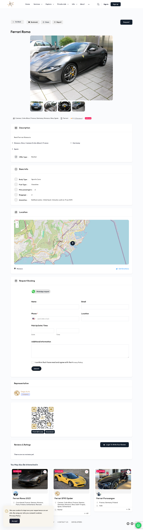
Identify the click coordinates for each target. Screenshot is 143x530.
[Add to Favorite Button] (45, 471)
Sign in (106, 4)
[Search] (98, 4)
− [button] (17, 226)
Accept (14, 521)
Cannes (18, 118)
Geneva (40, 503)
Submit (36, 369)
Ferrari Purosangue (64, 498)
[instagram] (132, 523)
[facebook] (128, 523)
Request (126, 22)
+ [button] (17, 223)
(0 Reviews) (78, 118)
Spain (56, 118)
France (33, 118)
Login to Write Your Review (116, 445)
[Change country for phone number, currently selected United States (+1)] (34, 318)
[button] (33, 68)
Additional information (41, 342)
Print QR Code (38, 432)
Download (50, 432)
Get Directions (124, 269)
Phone (34, 314)
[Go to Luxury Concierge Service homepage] (11, 4)
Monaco (47, 118)
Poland (73, 503)
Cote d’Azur (26, 118)
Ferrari (65, 118)
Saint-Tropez (38, 505)
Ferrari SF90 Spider (22, 498)
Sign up (115, 4)
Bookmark (34, 22)
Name (33, 302)
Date (33, 335)
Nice (52, 118)
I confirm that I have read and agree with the (59, 362)
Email (83, 302)
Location (85, 314)
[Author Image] (15, 493)
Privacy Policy (77, 362)
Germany (39, 118)
